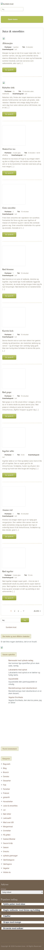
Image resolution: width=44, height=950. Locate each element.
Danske (6, 776)
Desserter (7, 781)
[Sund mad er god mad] (7, 4)
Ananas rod (7, 509)
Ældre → (37, 611)
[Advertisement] (22, 725)
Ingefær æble (8, 450)
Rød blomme (8, 269)
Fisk (4, 785)
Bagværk (6, 764)
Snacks (6, 851)
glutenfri (6, 797)
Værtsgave (7, 864)
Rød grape (6, 392)
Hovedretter (8, 801)
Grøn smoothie (9, 207)
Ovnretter (7, 831)
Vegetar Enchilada (15, 697)
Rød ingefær (7, 571)
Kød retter (7, 814)
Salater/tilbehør (9, 839)
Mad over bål (8, 822)
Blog (5, 768)
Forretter (6, 789)
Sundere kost (11, 627)
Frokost (6, 793)
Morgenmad (8, 826)
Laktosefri (7, 818)
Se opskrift (9, 70)
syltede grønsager (10, 856)
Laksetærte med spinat (17, 670)
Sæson (6, 847)
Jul (4, 810)
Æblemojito (7, 43)
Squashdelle (13, 679)
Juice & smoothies (10, 806)
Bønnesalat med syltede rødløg (20, 660)
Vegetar (6, 868)
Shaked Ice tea (8, 148)
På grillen (6, 835)
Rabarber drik (8, 87)
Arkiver (3, 889)
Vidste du (7, 872)
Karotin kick (7, 330)
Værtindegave (8, 860)
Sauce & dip (8, 843)
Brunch (6, 772)
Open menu (13, 19)
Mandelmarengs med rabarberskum (22, 688)
